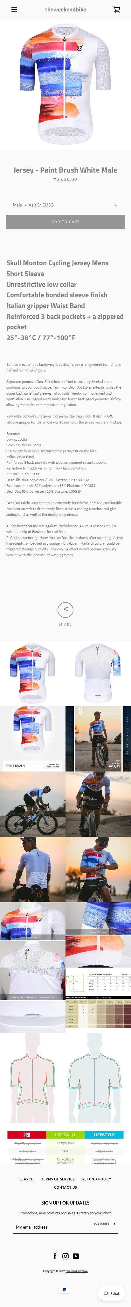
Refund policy (96, 1179)
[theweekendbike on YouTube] (76, 1256)
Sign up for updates (65, 1202)
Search (27, 1179)
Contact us (65, 1187)
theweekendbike (65, 9)
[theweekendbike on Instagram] (65, 1256)
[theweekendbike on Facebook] (55, 1256)
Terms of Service (58, 1179)
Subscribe (102, 1223)
